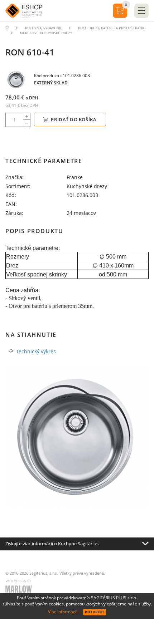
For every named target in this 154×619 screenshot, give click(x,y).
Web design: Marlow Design (19, 589)
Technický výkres (36, 351)
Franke (75, 177)
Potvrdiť (94, 611)
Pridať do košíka (73, 119)
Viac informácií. (63, 612)
